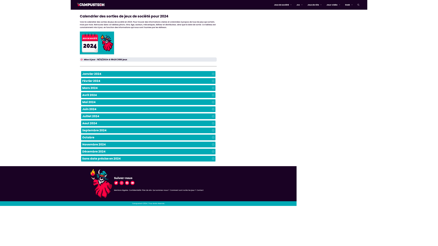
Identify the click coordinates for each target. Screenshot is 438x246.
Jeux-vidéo (332, 5)
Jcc (298, 5)
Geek (347, 5)
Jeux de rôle (313, 5)
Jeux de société (281, 5)
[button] (358, 5)
